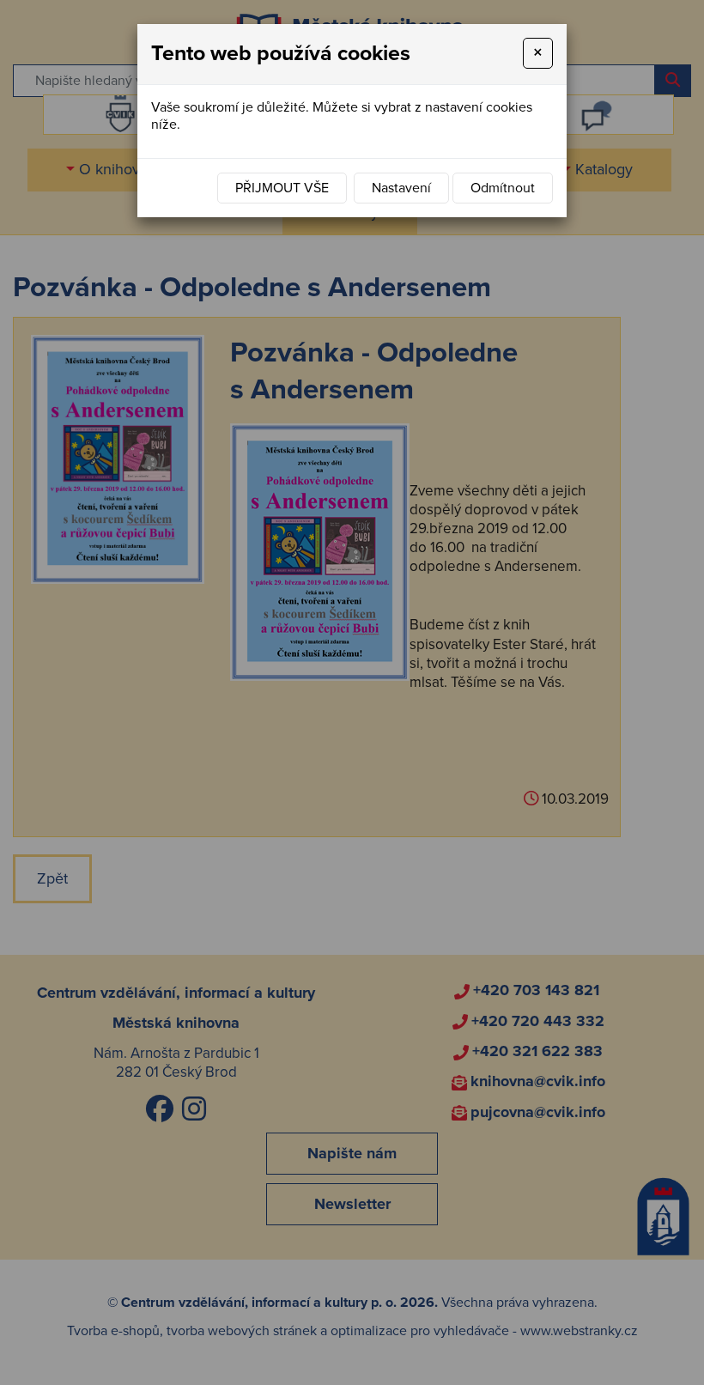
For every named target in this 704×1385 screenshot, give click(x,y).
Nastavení (401, 188)
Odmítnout (502, 188)
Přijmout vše (282, 188)
